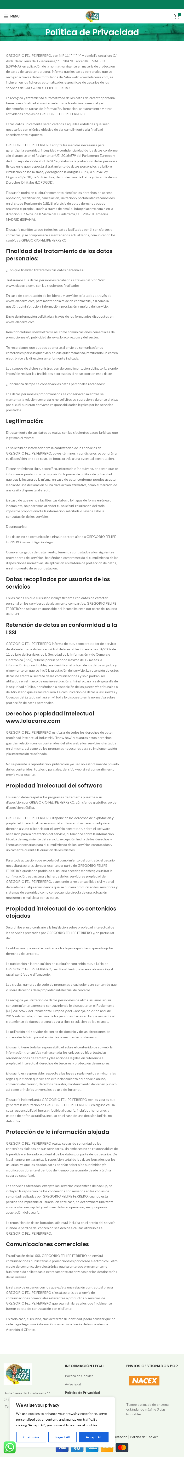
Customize (31, 1437)
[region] (62, 1422)
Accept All (93, 1437)
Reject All (62, 1437)
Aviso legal (73, 1384)
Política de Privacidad (82, 1392)
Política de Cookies (79, 1376)
